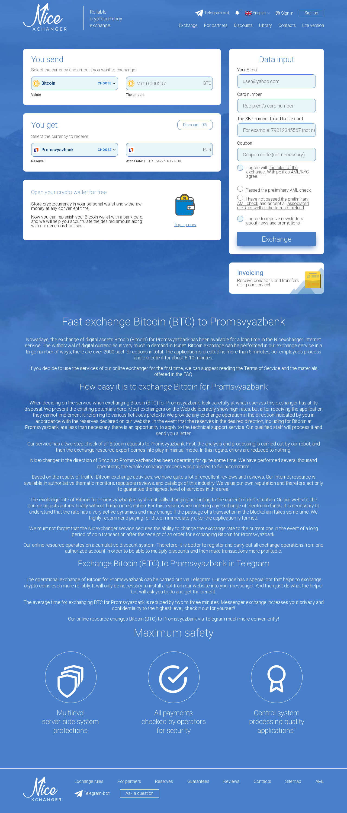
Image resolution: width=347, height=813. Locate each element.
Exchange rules (89, 781)
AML (320, 781)
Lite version (313, 25)
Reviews (231, 781)
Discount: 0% (195, 124)
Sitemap (293, 781)
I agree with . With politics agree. (277, 172)
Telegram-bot (96, 793)
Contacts (287, 25)
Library (265, 25)
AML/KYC (300, 172)
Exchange (188, 25)
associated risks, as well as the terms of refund (273, 205)
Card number (249, 94)
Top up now (185, 225)
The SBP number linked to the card (270, 119)
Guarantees (198, 781)
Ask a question (139, 793)
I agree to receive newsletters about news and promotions (274, 221)
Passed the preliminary (278, 190)
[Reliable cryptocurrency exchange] (44, 16)
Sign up (311, 12)
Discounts (243, 25)
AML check (300, 190)
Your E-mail (247, 70)
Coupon (244, 143)
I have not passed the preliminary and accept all (273, 203)
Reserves (164, 781)
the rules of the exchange (272, 170)
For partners (215, 25)
